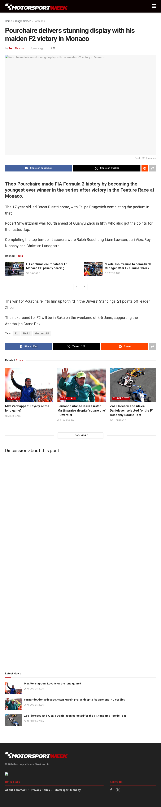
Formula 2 (39, 21)
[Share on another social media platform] (152, 168)
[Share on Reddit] (145, 168)
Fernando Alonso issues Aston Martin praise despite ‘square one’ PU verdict (81, 410)
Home (8, 21)
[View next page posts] (84, 287)
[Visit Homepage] (36, 6)
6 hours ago (14, 416)
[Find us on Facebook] (111, 790)
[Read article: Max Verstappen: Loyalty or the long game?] (29, 385)
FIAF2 (26, 333)
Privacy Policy (40, 790)
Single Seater (23, 21)
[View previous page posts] (77, 287)
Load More (80, 435)
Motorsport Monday (68, 790)
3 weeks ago (113, 273)
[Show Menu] (154, 6)
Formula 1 (67, 398)
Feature (13, 398)
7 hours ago (66, 420)
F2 (16, 333)
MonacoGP (42, 333)
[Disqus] (80, 508)
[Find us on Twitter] (118, 790)
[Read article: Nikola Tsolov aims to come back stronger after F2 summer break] (93, 269)
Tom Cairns (16, 48)
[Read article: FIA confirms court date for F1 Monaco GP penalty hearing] (14, 269)
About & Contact (15, 790)
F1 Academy (121, 398)
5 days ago (34, 273)
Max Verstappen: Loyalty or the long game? (52, 683)
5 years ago (37, 48)
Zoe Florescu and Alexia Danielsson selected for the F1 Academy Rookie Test (132, 410)
